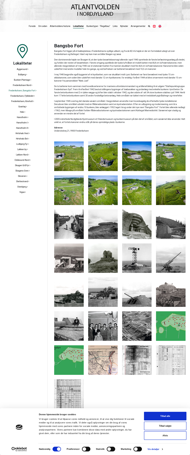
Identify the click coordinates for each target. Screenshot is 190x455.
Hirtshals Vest (22, 133)
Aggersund (22, 69)
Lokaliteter (78, 26)
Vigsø (22, 192)
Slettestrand (22, 181)
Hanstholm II (22, 128)
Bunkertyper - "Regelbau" (98, 26)
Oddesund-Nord (22, 160)
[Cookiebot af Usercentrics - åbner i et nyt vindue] (19, 449)
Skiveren (22, 176)
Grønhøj (22, 106)
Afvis (165, 435)
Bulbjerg (22, 74)
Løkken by (22, 149)
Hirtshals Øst (22, 138)
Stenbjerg (22, 187)
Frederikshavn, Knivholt (22, 101)
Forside (32, 26)
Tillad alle (165, 416)
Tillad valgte (165, 426)
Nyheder (124, 26)
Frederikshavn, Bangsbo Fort (22, 90)
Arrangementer (138, 26)
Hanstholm (22, 117)
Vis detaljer (153, 449)
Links (115, 26)
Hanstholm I (22, 122)
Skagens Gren (22, 171)
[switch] (86, 449)
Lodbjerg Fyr (22, 144)
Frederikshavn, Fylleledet (22, 96)
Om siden (42, 26)
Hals (22, 112)
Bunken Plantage (22, 80)
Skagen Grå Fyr (22, 165)
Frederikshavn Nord (22, 85)
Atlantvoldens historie (60, 26)
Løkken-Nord (22, 154)
